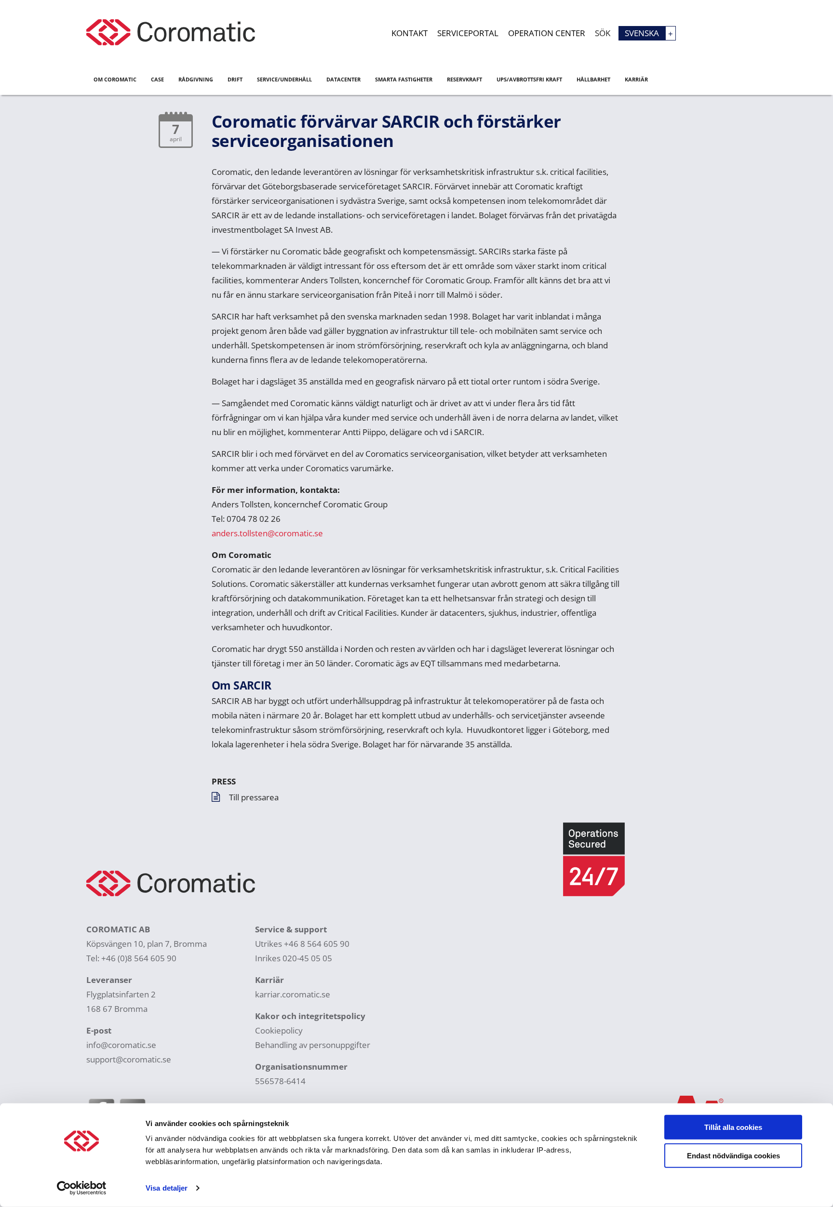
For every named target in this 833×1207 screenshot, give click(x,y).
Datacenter (343, 79)
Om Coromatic (115, 79)
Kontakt (409, 33)
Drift (235, 79)
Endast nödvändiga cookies (733, 1155)
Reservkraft (464, 79)
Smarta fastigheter (403, 79)
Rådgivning (195, 79)
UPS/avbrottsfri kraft (529, 79)
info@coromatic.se (121, 1044)
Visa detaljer (167, 1188)
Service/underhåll (284, 79)
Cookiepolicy (279, 1030)
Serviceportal (467, 33)
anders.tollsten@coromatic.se (267, 533)
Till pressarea (254, 797)
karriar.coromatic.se (292, 994)
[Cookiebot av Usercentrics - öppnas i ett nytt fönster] (82, 1188)
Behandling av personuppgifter (312, 1044)
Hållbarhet (593, 79)
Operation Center (546, 33)
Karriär (636, 79)
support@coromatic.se (128, 1059)
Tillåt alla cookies (733, 1127)
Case (157, 79)
